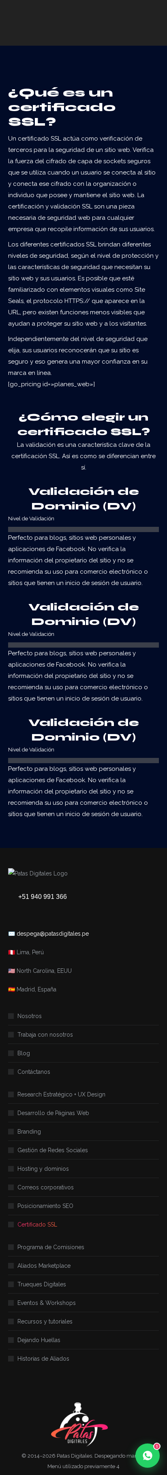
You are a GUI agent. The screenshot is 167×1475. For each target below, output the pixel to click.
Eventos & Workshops (46, 1303)
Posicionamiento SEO (45, 1206)
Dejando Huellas (38, 1340)
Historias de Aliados (43, 1358)
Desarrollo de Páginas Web (53, 1113)
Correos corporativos (45, 1187)
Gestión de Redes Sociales (52, 1150)
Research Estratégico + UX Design (61, 1094)
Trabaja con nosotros (45, 1034)
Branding (29, 1131)
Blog (23, 1053)
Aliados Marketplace (44, 1265)
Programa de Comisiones (50, 1247)
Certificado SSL (37, 1224)
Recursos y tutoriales (45, 1321)
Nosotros (29, 1016)
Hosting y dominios (43, 1169)
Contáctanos (33, 1072)
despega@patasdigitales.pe (53, 933)
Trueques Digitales (41, 1284)
